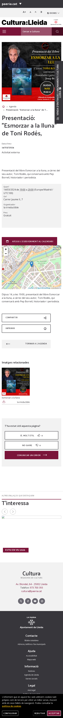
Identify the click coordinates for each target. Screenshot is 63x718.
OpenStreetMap (43, 288)
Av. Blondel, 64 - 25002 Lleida (31, 584)
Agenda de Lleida (31, 675)
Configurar (10, 713)
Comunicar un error (29, 455)
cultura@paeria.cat (31, 591)
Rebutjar (39, 713)
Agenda (12, 106)
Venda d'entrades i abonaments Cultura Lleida (59, 90)
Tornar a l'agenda (36, 343)
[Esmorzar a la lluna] (16, 382)
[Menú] (20, 4)
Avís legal (31, 690)
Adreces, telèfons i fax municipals (31, 644)
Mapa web (31, 659)
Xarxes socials (31, 678)
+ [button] (6, 249)
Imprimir (10, 328)
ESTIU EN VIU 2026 (15, 550)
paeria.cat (9, 4)
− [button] (6, 253)
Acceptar (54, 713)
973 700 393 (36, 587)
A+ (24, 12)
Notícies (31, 671)
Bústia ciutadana (31, 640)
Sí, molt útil (31, 435)
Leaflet (31, 288)
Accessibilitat (31, 656)
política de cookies (11, 706)
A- (36, 12)
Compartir (12, 317)
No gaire (31, 445)
